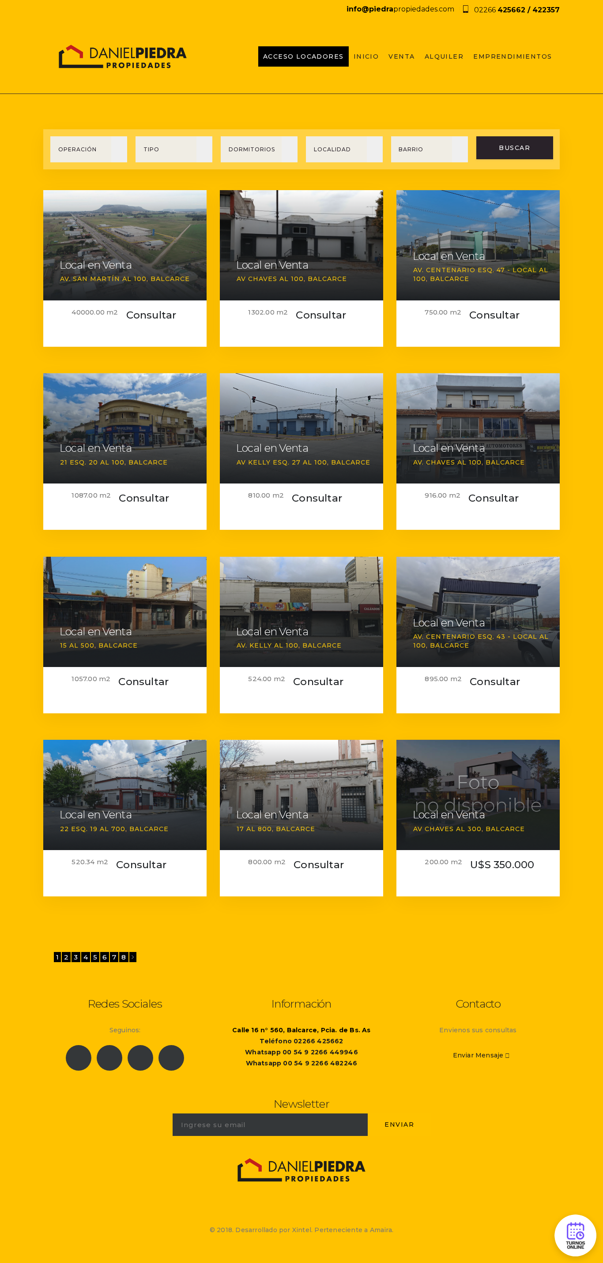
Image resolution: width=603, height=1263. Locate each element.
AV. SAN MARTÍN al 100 (103, 279)
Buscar (514, 148)
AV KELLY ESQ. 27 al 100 (282, 462)
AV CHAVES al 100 (270, 279)
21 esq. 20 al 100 (92, 462)
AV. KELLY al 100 (267, 645)
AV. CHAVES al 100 (447, 462)
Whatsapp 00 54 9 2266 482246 (302, 1063)
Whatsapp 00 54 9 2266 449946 (301, 1052)
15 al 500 (77, 645)
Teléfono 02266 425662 (301, 1041)
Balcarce (170, 279)
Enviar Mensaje (478, 1055)
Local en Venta (96, 265)
